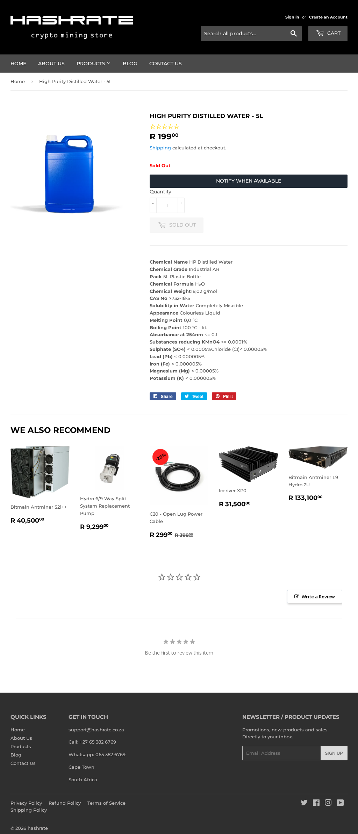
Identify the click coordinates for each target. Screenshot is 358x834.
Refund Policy (65, 803)
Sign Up (334, 753)
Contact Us (165, 63)
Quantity (160, 192)
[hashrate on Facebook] (316, 803)
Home (18, 63)
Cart (333, 33)
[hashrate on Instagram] (328, 803)
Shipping (160, 147)
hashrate (38, 828)
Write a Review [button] (318, 596)
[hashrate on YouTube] (340, 803)
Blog (130, 63)
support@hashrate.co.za (96, 729)
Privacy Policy (26, 803)
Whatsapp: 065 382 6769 (97, 754)
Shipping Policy (28, 810)
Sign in (292, 17)
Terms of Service (106, 803)
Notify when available (248, 181)
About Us (51, 63)
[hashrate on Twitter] (304, 803)
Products (92, 63)
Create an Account (328, 17)
